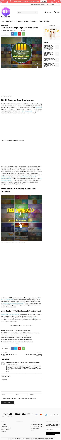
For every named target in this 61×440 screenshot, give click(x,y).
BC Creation (5, 30)
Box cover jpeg (19, 337)
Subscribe (53, 433)
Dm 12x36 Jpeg (27, 337)
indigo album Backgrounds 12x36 (9, 339)
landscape (39, 107)
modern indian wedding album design (24, 341)
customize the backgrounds (11, 303)
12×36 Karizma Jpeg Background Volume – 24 (9, 355)
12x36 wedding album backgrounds (31, 332)
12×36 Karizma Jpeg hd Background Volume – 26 (33, 355)
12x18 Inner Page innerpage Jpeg (22, 330)
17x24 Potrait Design (6, 335)
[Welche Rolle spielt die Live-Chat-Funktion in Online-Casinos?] (57, 54)
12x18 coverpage (9, 330)
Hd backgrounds (27, 111)
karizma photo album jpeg (7, 341)
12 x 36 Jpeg (4, 25)
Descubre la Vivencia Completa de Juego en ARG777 (49, 59)
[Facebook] (56, 4)
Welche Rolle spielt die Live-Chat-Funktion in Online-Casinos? (48, 54)
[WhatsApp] (23, 34)
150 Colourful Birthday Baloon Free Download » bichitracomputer (23, 362)
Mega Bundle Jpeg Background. (10, 314)
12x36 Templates (17, 332)
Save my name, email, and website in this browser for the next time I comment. (19, 398)
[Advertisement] (21, 83)
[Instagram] (59, 4)
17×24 (9, 178)
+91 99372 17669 (50, 4)
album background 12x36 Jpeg (19, 335)
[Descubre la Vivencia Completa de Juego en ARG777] (57, 60)
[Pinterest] (19, 34)
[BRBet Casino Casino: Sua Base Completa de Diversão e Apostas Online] (57, 65)
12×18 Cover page (6, 177)
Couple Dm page (31, 318)
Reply (7, 371)
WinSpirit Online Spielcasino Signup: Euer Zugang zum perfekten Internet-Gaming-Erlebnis (48, 47)
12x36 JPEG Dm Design (6, 332)
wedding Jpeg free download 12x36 (9, 343)
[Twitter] (15, 34)
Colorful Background (26, 177)
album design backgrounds (7, 337)
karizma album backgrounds (25, 339)
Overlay (21, 303)
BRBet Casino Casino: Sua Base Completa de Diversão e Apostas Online (49, 65)
